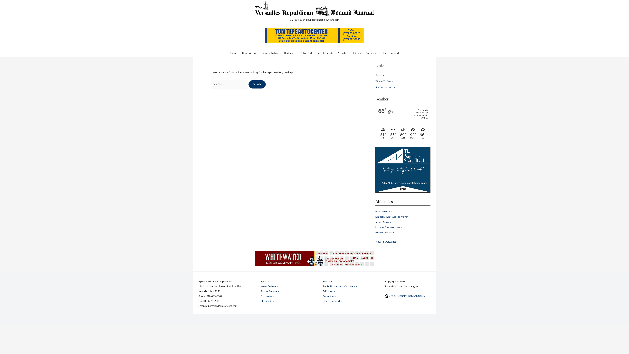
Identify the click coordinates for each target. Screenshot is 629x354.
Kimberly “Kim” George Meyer (391, 217)
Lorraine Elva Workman (387, 227)
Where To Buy (383, 81)
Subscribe (371, 53)
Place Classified (390, 53)
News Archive (249, 53)
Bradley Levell (382, 212)
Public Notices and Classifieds (317, 53)
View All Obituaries (385, 242)
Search (342, 53)
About (378, 75)
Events (327, 282)
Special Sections (384, 87)
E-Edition (356, 53)
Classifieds (266, 301)
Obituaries (289, 53)
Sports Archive (271, 53)
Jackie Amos (382, 222)
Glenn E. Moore (383, 233)
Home (233, 53)
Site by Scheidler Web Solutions (406, 296)
